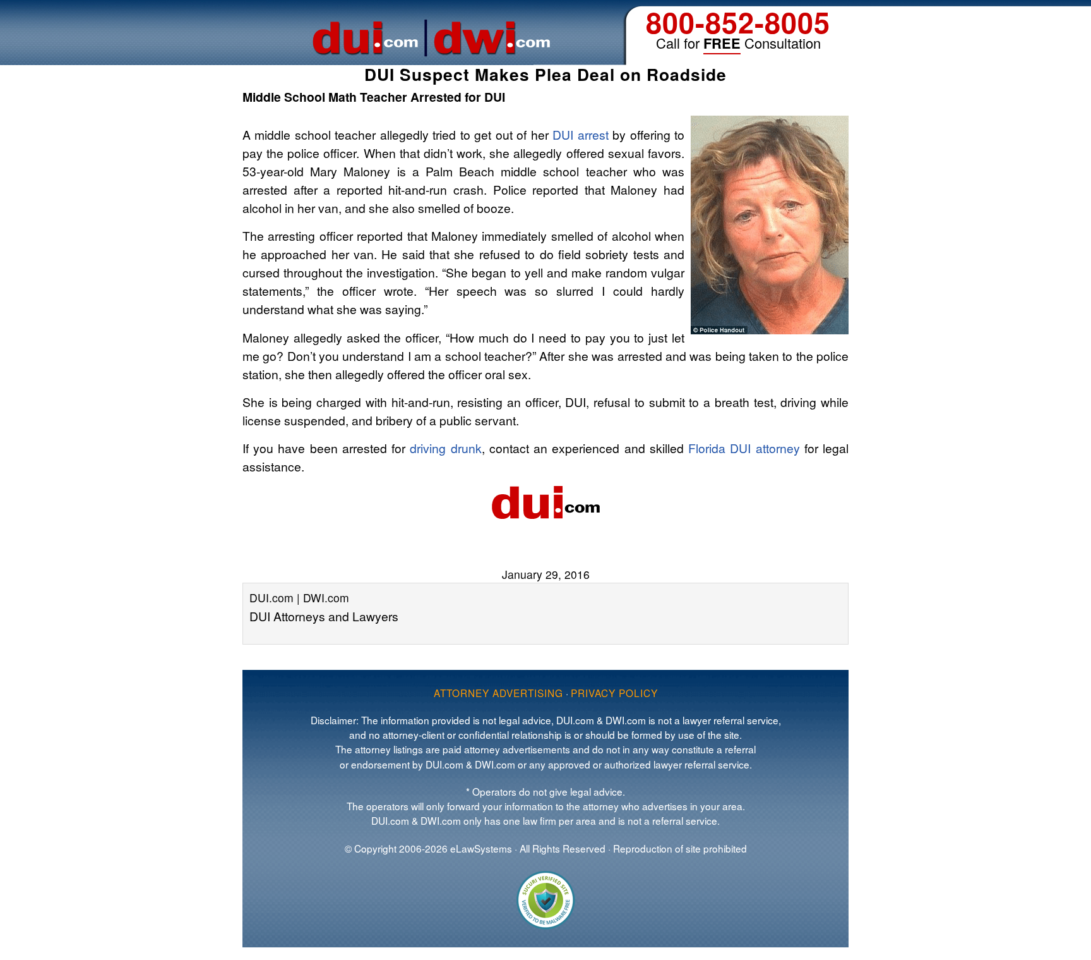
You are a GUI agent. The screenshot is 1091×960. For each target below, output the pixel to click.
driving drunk (445, 447)
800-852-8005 (738, 21)
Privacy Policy (614, 693)
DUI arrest (580, 134)
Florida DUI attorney (743, 447)
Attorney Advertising (498, 693)
